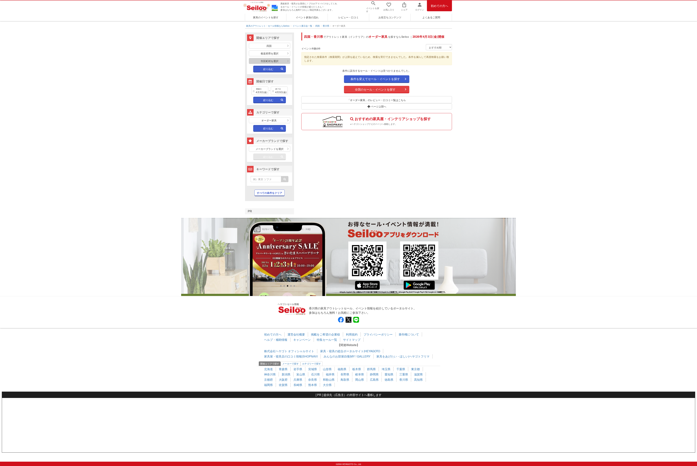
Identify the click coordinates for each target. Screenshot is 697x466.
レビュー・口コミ (348, 17)
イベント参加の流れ (307, 17)
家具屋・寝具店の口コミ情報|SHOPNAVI (291, 356)
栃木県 (356, 369)
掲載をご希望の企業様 (325, 334)
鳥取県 (345, 379)
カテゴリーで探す (311, 363)
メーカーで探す (290, 363)
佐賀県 (283, 385)
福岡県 (268, 385)
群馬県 (371, 369)
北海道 (268, 369)
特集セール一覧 (327, 340)
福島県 (342, 369)
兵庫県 (298, 379)
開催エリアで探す (269, 363)
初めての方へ (439, 6)
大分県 (327, 385)
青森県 (283, 369)
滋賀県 (418, 374)
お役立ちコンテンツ (389, 17)
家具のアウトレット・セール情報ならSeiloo (268, 25)
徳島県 (389, 379)
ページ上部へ (378, 106)
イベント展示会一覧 (302, 25)
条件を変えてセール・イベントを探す (375, 79)
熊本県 (312, 385)
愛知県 (389, 374)
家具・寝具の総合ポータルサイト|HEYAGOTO (350, 351)
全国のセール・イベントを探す (375, 89)
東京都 (415, 369)
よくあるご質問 (431, 17)
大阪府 (283, 379)
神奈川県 (270, 374)
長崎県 (298, 385)
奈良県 (312, 379)
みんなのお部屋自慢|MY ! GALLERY (347, 356)
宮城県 (312, 369)
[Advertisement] (348, 425)
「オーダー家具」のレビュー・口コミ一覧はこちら (376, 100)
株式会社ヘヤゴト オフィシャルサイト (289, 351)
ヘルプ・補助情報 (275, 340)
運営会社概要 (296, 334)
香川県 (326, 25)
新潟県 (286, 374)
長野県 (345, 374)
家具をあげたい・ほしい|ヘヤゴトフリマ (402, 356)
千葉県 (400, 369)
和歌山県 (329, 379)
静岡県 (374, 374)
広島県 (374, 379)
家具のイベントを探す (265, 17)
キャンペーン (302, 340)
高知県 (418, 379)
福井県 (330, 374)
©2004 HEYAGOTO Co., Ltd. (348, 464)
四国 (317, 25)
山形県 (327, 369)
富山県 (300, 374)
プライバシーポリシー (378, 334)
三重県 (403, 374)
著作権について (409, 334)
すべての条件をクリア (269, 193)
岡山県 (359, 379)
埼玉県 (386, 369)
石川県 (315, 374)
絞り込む (268, 69)
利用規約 (352, 334)
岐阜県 (359, 374)
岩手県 (298, 369)
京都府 (268, 379)
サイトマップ (351, 340)
